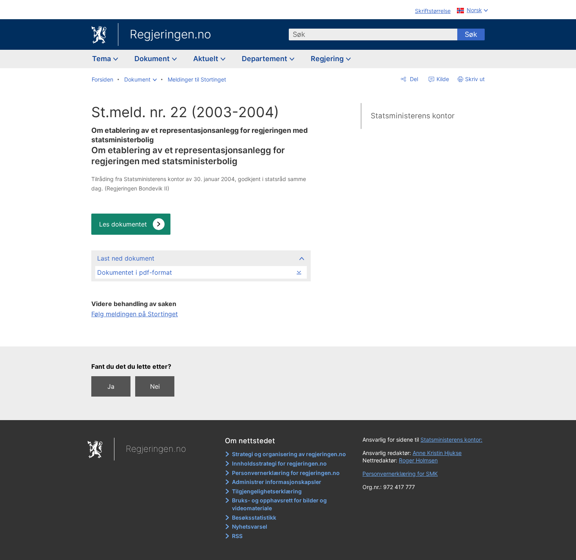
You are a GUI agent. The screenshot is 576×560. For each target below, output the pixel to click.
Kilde (442, 79)
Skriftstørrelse (433, 10)
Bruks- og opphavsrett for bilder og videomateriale (279, 504)
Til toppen (200, 335)
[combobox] (373, 34)
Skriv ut (475, 79)
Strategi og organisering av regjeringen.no (289, 454)
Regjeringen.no (170, 34)
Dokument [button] (152, 58)
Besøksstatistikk (254, 517)
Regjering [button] (328, 58)
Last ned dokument (125, 258)
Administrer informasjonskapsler (276, 481)
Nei (155, 386)
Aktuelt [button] (206, 58)
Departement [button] (265, 58)
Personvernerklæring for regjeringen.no (286, 472)
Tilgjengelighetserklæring (267, 491)
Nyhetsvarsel (249, 526)
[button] (140, 79)
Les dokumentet (123, 224)
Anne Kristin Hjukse (437, 452)
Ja (110, 386)
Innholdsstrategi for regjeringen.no (279, 463)
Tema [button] (102, 58)
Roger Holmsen (418, 460)
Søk (471, 34)
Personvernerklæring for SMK (400, 473)
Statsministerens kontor (413, 115)
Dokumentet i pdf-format (134, 272)
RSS (237, 536)
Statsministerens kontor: (451, 439)
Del (413, 79)
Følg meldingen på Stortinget (134, 314)
